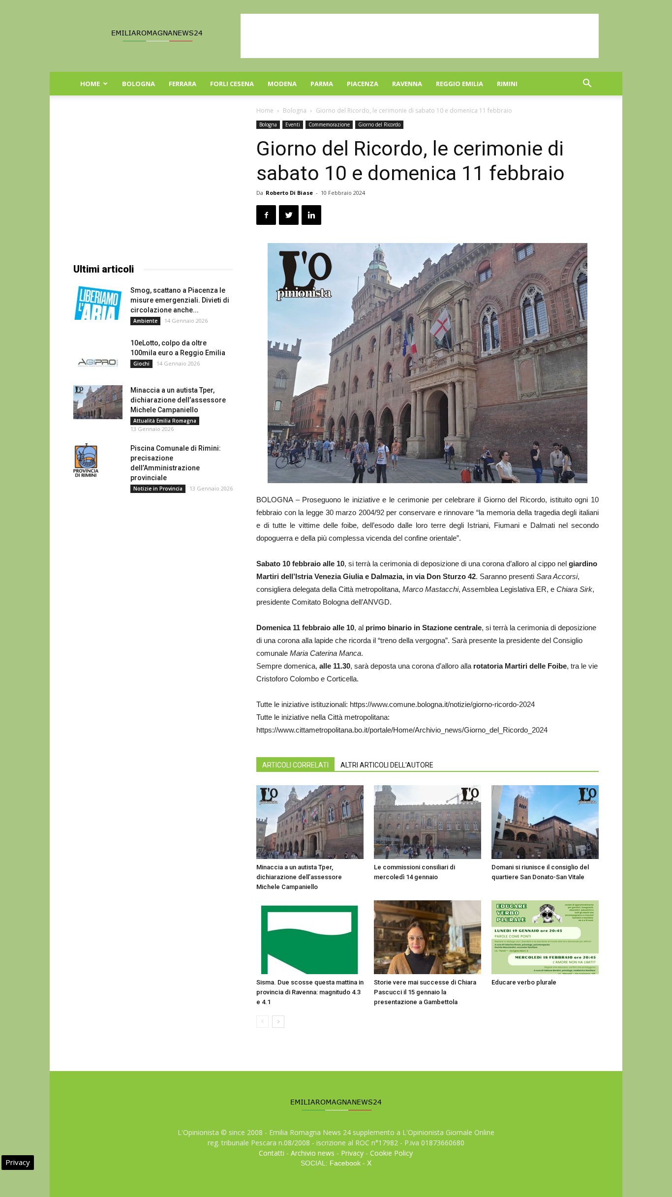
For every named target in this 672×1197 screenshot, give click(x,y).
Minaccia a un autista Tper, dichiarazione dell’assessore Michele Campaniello (299, 876)
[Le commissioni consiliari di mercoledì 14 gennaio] (427, 822)
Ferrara (182, 83)
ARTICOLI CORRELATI (295, 765)
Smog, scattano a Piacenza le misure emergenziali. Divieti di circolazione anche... (179, 300)
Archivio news (313, 1153)
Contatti (271, 1153)
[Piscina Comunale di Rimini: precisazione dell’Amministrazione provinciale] (85, 460)
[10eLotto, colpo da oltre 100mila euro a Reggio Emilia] (97, 355)
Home (90, 83)
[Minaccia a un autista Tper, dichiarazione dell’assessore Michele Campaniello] (310, 822)
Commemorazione (329, 124)
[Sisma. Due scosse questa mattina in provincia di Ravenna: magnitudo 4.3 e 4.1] (310, 937)
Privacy (352, 1153)
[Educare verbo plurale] (545, 937)
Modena (282, 83)
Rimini (507, 83)
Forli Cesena (232, 83)
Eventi (292, 124)
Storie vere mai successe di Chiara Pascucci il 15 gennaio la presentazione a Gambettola (425, 992)
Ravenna (407, 83)
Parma (321, 83)
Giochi (141, 363)
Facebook (345, 1163)
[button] (587, 84)
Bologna (138, 83)
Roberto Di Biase (289, 192)
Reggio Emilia (459, 83)
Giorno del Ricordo (379, 124)
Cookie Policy (391, 1153)
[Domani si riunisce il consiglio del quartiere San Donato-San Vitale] (545, 822)
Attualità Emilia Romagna (164, 420)
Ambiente (145, 320)
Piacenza (362, 83)
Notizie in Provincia (158, 488)
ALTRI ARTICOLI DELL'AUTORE (386, 765)
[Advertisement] (420, 36)
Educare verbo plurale (523, 982)
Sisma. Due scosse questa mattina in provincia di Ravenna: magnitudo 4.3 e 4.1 (310, 992)
